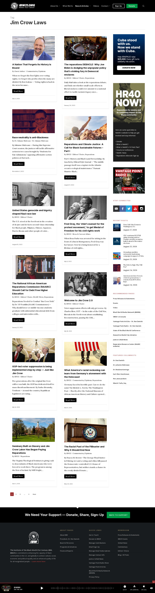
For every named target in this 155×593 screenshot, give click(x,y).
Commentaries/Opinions (36, 71)
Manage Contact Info (97, 555)
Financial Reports (66, 551)
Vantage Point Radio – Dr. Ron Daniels (127, 326)
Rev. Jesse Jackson (119, 379)
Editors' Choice (78, 78)
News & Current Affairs (81, 234)
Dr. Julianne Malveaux (23, 141)
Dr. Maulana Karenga (121, 370)
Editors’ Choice (123, 551)
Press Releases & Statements (124, 299)
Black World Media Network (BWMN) (126, 312)
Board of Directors (67, 543)
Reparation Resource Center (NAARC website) (126, 345)
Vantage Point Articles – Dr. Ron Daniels (128, 321)
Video (115, 308)
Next (34, 494)
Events (115, 303)
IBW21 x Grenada (119, 317)
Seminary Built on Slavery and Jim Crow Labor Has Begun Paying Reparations (31, 449)
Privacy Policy (94, 577)
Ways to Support (118, 515)
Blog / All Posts (123, 555)
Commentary (123, 547)
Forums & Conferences (125, 150)
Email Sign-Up (94, 547)
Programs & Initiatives (68, 547)
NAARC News (38, 297)
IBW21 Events (123, 539)
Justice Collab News (120, 340)
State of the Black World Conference (126, 330)
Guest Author (20, 71)
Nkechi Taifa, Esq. (120, 383)
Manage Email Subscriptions (99, 551)
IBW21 (68, 78)
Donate (119, 141)
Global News (122, 543)
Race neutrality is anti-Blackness (30, 137)
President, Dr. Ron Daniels (69, 539)
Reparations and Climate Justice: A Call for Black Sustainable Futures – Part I (83, 147)
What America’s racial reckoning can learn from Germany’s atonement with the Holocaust (85, 373)
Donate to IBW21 (95, 539)
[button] (42, 588)
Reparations (89, 78)
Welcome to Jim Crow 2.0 (78, 300)
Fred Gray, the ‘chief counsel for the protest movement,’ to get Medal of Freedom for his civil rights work (84, 227)
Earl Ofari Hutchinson (121, 374)
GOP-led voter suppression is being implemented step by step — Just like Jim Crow (33, 370)
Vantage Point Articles (97, 567)
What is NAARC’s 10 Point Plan (127, 147)
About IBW (64, 535)
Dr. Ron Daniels (118, 360)
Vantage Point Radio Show (99, 563)
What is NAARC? (122, 144)
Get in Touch (93, 535)
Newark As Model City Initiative (125, 335)
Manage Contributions (97, 543)
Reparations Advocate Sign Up (127, 156)
